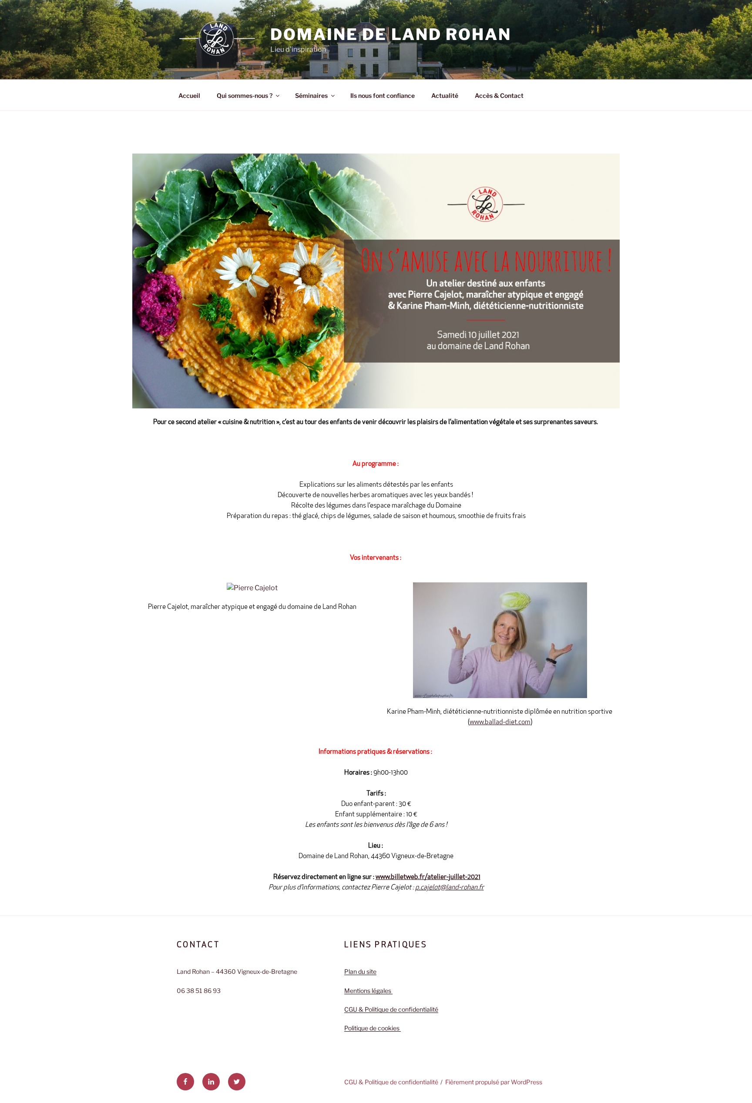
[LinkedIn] (211, 1081)
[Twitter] (236, 1081)
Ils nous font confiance (382, 95)
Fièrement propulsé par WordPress (493, 1082)
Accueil (189, 95)
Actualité (444, 95)
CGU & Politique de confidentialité (391, 1009)
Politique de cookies (372, 1028)
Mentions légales (368, 990)
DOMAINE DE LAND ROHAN (390, 34)
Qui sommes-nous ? (244, 95)
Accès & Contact (499, 95)
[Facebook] (185, 1081)
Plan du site (360, 971)
